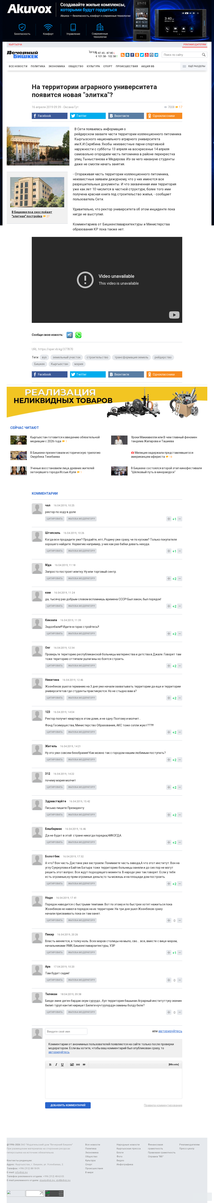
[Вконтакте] (127, 55)
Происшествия (127, 66)
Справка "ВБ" (155, 1156)
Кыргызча (15, 44)
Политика (38, 66)
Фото (119, 1156)
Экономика (56, 66)
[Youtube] (147, 55)
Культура (93, 66)
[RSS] (123, 55)
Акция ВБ (147, 66)
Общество (75, 66)
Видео (120, 1160)
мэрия (78, 364)
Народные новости (128, 1144)
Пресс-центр (186, 1148)
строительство (97, 357)
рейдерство (163, 357)
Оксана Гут (71, 107)
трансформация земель (131, 357)
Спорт (107, 66)
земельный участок (66, 357)
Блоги (120, 1152)
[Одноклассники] (137, 55)
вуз (44, 357)
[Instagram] (151, 55)
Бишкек (39, 364)
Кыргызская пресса (129, 1148)
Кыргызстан (59, 364)
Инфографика (125, 1164)
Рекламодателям (194, 44)
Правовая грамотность (162, 1152)
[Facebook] (132, 55)
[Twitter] (142, 55)
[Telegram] (156, 55)
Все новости (18, 66)
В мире (89, 1172)
